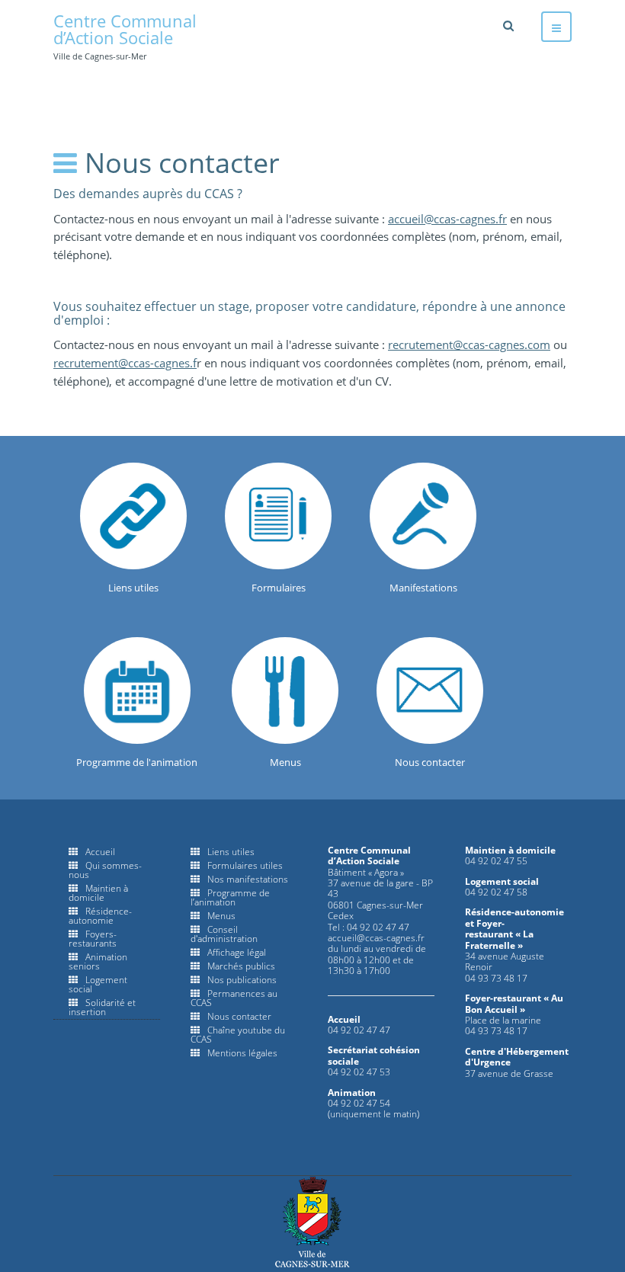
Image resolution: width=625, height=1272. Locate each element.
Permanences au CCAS (234, 998)
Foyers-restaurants (93, 939)
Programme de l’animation (230, 897)
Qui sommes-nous (105, 870)
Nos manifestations (247, 879)
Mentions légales (242, 1052)
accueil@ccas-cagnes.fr (447, 218)
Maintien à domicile (98, 893)
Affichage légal (236, 952)
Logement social (98, 984)
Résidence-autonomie (100, 916)
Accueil (100, 851)
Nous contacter (239, 1016)
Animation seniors (98, 961)
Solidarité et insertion (102, 1007)
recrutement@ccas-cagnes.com (469, 344)
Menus (221, 915)
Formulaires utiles (245, 865)
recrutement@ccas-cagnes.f (125, 362)
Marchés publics (241, 966)
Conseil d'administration (224, 934)
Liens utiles (231, 851)
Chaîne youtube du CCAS (238, 1035)
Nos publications (242, 979)
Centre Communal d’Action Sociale (312, 1222)
